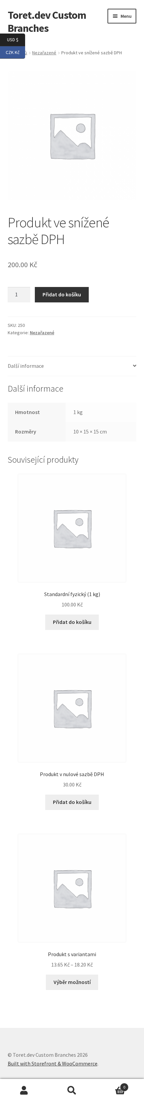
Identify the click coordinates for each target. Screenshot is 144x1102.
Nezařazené (42, 333)
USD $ (16, 39)
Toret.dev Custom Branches (47, 21)
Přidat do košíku (62, 294)
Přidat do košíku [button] (72, 622)
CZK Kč (15, 52)
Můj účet (24, 1090)
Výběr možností (72, 982)
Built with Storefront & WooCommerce (52, 1063)
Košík (111, 1085)
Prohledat (72, 1090)
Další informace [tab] (26, 365)
